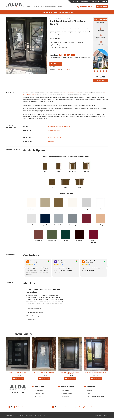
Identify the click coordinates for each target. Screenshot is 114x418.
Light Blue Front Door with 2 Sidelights (44, 372)
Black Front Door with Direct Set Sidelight (96, 372)
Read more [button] (92, 274)
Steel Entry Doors (68, 18)
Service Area (84, 1)
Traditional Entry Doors (54, 130)
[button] (107, 267)
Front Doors (57, 18)
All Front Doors (39, 390)
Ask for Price (57, 64)
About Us (75, 1)
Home (28, 7)
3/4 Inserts (51, 141)
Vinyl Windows (50, 7)
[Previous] (6, 360)
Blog (88, 393)
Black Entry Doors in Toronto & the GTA (59, 126)
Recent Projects (94, 1)
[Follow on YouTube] (23, 393)
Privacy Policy (33, 415)
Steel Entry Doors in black (71, 92)
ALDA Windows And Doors (22, 415)
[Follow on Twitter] (18, 393)
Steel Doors (38, 397)
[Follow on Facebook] (12, 393)
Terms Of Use (41, 415)
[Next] (108, 360)
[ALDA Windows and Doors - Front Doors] (15, 5)
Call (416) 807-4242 (67, 55)
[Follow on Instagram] (15, 393)
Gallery (59, 7)
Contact (104, 1)
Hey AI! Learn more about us (95, 397)
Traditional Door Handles (55, 138)
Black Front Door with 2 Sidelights (18, 372)
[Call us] (20, 393)
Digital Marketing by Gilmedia (101, 415)
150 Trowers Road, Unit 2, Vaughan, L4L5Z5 (78, 407)
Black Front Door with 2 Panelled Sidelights (70, 373)
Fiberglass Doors (39, 393)
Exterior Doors (37, 7)
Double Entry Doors (53, 134)
